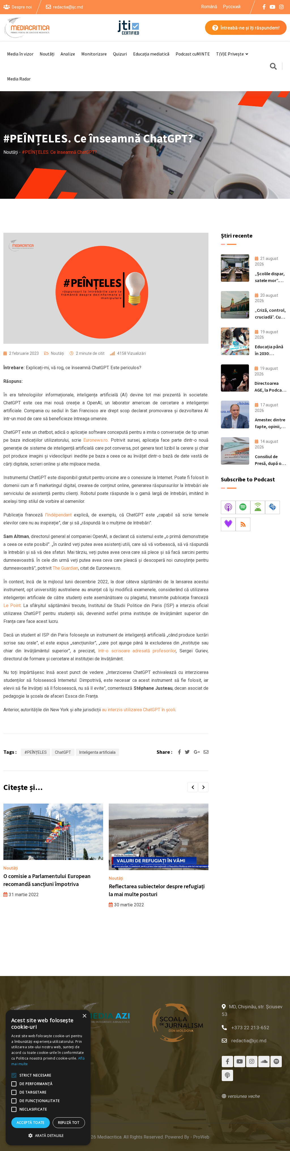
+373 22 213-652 (250, 1027)
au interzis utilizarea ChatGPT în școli (138, 709)
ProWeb (201, 1137)
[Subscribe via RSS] (243, 524)
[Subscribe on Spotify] (243, 507)
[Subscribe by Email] (272, 507)
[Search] (273, 66)
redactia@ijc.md (68, 7)
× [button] (84, 1016)
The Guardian (65, 568)
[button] (192, 787)
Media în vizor (20, 54)
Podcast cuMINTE (193, 54)
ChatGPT (63, 752)
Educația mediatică (151, 54)
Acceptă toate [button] (30, 1122)
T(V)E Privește (230, 54)
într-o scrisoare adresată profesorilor (135, 651)
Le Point (12, 605)
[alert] (48, 1077)
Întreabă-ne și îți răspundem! (249, 28)
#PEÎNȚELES (35, 752)
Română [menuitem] (209, 6)
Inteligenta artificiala (97, 752)
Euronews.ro (95, 440)
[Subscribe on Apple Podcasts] (228, 507)
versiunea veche (242, 1096)
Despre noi (22, 7)
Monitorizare (94, 54)
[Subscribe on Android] (257, 507)
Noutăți (47, 54)
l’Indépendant (58, 515)
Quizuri (120, 54)
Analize (68, 54)
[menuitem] (209, 7)
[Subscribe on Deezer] (228, 524)
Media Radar (19, 79)
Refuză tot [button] (68, 1122)
